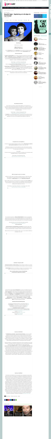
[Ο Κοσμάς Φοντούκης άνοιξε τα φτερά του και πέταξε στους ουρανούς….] (27, 410)
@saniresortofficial (19, 313)
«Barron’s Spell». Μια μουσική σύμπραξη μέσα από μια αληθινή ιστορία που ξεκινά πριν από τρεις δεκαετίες (18, 414)
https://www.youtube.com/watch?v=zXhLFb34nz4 (19, 113)
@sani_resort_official (22, 312)
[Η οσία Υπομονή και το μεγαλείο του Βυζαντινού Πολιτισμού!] (36, 77)
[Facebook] (42, 0)
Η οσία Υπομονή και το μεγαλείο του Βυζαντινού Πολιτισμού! (41, 78)
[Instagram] (43, 0)
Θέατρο (39, 71)
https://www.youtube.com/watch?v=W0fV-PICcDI (18, 156)
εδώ (28, 303)
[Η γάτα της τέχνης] (10, 4)
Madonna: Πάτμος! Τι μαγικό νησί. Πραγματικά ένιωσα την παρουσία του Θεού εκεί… (42, 63)
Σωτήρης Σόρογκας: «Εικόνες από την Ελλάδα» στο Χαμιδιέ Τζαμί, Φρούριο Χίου (42, 68)
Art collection (12, 10)
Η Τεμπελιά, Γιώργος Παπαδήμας (41, 54)
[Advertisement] (32, 4)
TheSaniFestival (20, 311)
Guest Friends (40, 76)
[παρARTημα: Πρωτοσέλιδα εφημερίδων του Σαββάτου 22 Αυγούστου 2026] (36, 82)
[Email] (12, 400)
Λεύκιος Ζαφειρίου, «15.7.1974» (42, 39)
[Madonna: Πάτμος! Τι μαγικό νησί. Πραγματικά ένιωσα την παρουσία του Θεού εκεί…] (36, 63)
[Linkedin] (44, 0)
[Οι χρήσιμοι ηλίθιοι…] (36, 58)
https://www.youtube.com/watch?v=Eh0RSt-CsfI (18, 223)
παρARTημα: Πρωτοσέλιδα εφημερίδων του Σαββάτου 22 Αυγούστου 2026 (42, 83)
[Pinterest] (45, 0)
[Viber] (14, 400)
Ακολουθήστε (40, 14)
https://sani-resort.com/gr (26, 393)
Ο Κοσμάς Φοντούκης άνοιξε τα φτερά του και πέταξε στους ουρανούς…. (27, 415)
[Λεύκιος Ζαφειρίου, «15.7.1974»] (36, 39)
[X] (46, 0)
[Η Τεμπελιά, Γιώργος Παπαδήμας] (36, 53)
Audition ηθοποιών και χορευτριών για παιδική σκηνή (42, 44)
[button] (44, 8)
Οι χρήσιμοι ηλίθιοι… (41, 58)
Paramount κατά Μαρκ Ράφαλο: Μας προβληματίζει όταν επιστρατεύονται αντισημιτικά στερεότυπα (42, 49)
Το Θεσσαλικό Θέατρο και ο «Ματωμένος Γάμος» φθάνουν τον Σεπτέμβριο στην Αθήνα (42, 73)
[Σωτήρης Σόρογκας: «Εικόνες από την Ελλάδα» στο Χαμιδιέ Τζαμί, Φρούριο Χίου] (36, 68)
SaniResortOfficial (19, 314)
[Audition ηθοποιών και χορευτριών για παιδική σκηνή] (36, 44)
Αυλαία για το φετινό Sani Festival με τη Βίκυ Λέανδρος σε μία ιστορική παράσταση (9, 415)
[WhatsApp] (16, 400)
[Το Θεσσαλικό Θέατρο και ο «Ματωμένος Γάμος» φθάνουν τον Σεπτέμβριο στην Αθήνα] (36, 73)
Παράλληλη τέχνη (8, 10)
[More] (28, 20)
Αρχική (5, 10)
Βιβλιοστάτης (39, 38)
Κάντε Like (36, 14)
